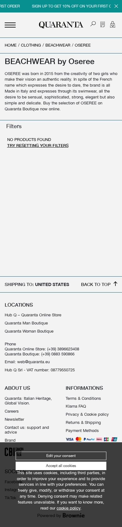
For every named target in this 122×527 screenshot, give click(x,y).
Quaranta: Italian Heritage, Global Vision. (28, 401)
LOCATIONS (19, 305)
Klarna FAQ (76, 406)
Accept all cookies (61, 466)
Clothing (31, 45)
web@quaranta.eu (33, 361)
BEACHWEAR (57, 45)
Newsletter (14, 419)
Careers (12, 411)
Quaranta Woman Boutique (29, 331)
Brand (10, 440)
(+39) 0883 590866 (57, 354)
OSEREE (83, 45)
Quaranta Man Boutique (26, 323)
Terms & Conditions (83, 398)
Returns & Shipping (83, 422)
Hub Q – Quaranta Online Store (33, 315)
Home (11, 45)
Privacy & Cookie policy (87, 414)
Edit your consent (61, 456)
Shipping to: (37, 284)
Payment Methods (82, 430)
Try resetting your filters (38, 145)
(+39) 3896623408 (63, 349)
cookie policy (68, 508)
